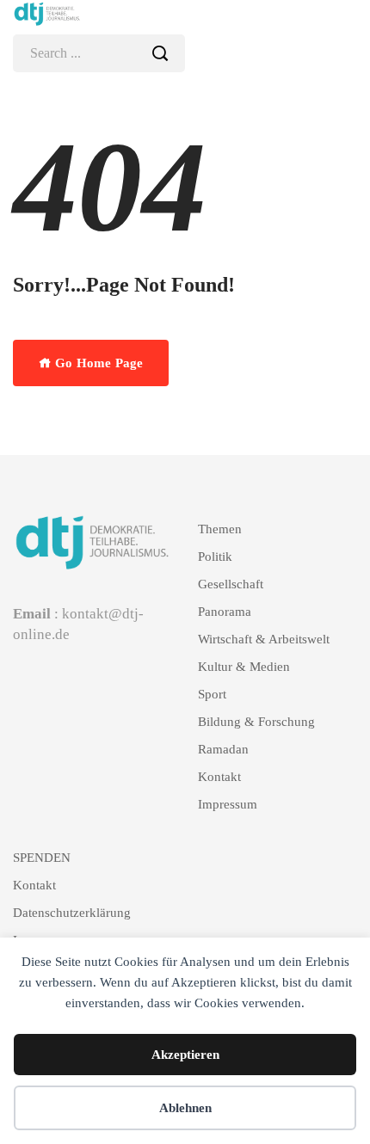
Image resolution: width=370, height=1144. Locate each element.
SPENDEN (42, 857)
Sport (212, 694)
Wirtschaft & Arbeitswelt (264, 639)
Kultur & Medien (244, 666)
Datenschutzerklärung (72, 913)
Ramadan (223, 749)
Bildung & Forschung (256, 722)
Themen (220, 529)
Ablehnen (185, 1108)
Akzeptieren (185, 1054)
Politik (215, 556)
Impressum (227, 804)
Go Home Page (97, 363)
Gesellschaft (230, 584)
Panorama (224, 611)
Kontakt (219, 777)
